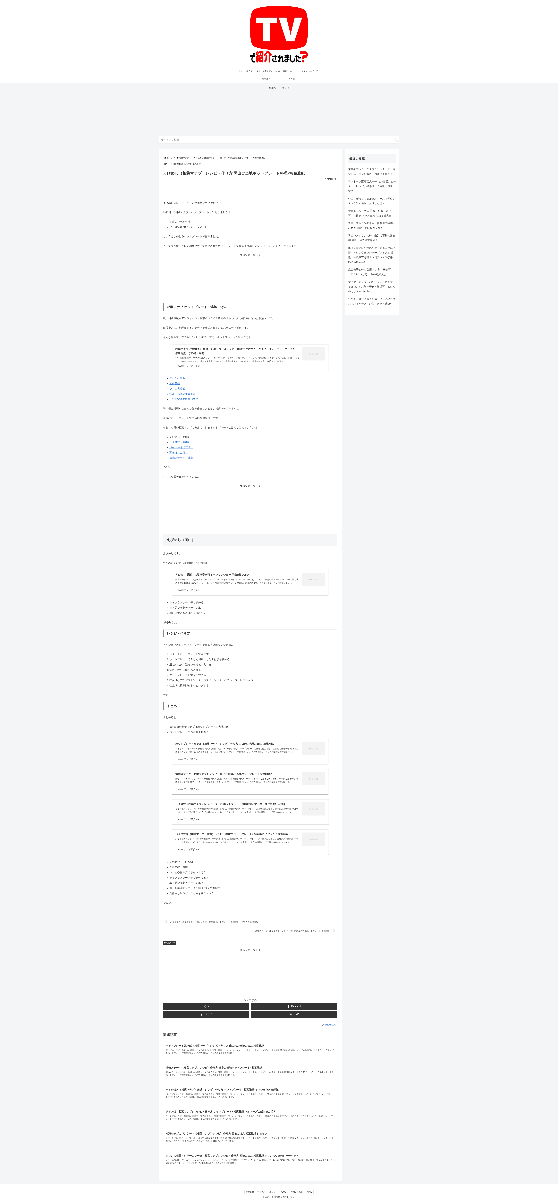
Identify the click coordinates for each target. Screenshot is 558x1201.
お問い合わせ (297, 1192)
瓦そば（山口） (178, 452)
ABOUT (284, 1192)
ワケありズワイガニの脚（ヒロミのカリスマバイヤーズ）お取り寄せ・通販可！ (371, 301)
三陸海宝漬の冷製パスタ (183, 399)
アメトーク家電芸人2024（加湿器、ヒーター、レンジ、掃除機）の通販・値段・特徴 (372, 186)
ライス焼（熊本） (179, 442)
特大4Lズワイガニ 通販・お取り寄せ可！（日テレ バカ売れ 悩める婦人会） (371, 213)
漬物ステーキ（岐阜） (182, 457)
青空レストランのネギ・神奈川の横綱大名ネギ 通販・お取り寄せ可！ (371, 225)
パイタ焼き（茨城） (181, 447)
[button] (396, 140)
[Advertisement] (279, 110)
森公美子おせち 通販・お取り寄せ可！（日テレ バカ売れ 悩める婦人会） (370, 272)
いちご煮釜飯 (177, 388)
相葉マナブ (170, 943)
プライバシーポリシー (267, 1192)
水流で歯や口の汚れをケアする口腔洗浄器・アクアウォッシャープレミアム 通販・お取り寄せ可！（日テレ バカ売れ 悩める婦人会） (371, 254)
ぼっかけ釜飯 (177, 378)
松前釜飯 (174, 383)
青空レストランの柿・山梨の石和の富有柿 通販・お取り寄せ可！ (371, 238)
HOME (309, 1192)
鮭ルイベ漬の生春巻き (182, 393)
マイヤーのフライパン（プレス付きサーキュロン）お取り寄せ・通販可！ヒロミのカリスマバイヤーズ (371, 287)
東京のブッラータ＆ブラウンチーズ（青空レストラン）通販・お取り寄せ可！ (371, 171)
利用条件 (250, 1192)
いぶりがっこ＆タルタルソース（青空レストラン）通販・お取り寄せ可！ (371, 201)
